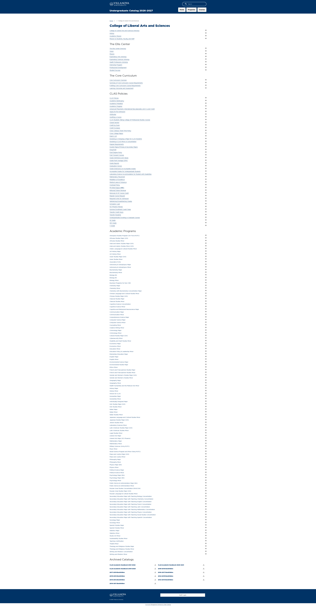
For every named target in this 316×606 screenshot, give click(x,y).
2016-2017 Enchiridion (165, 572)
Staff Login (182, 595)
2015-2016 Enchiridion (117, 576)
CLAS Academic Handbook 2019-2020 (123, 568)
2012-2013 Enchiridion (165, 579)
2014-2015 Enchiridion (165, 576)
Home (182, 9)
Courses (202, 9)
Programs (191, 9)
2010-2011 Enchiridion (117, 583)
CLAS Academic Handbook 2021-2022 (122, 565)
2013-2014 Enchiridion (117, 579)
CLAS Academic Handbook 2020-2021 (171, 565)
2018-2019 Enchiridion (165, 568)
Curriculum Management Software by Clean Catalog (158, 604)
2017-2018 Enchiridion (117, 572)
